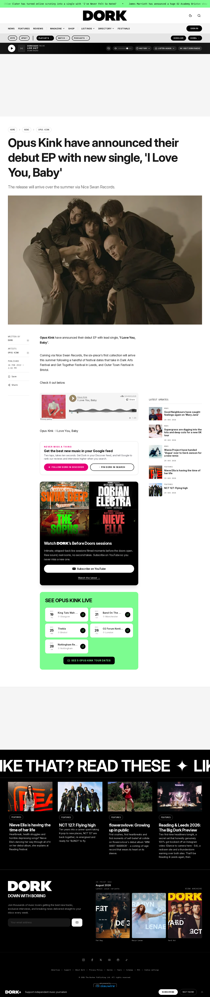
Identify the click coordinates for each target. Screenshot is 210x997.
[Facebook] (92, 960)
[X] (100, 960)
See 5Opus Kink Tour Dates (91, 660)
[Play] (11, 48)
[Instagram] (83, 960)
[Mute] (116, 48)
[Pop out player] (108, 48)
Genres (110, 970)
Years (119, 970)
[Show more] (202, 992)
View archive (193, 889)
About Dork (80, 970)
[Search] (199, 16)
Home (12, 130)
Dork (10, 340)
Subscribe (168, 992)
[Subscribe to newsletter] (77, 922)
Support (67, 970)
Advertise (55, 970)
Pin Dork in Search (112, 467)
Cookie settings (151, 970)
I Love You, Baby (67, 431)
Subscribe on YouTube (91, 568)
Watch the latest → (89, 577)
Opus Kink (13, 353)
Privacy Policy (96, 970)
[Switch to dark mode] (190, 16)
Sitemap (129, 970)
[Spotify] (118, 960)
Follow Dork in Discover (66, 467)
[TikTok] (126, 960)
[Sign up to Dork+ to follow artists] (28, 340)
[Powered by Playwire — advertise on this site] (105, 986)
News (26, 130)
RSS (138, 970)
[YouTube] (109, 960)
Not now (188, 992)
